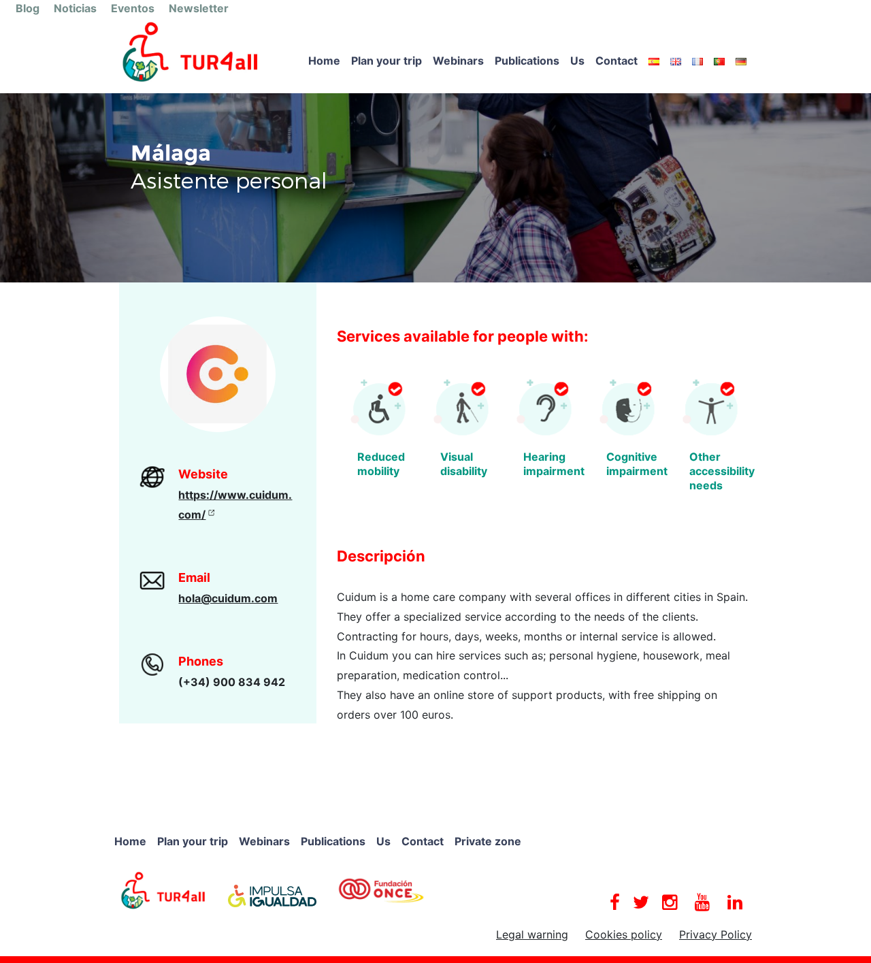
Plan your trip (386, 60)
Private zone (488, 841)
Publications (527, 60)
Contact (616, 60)
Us (577, 60)
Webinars (458, 60)
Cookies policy (623, 934)
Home (324, 60)
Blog (27, 8)
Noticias (75, 8)
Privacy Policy (715, 934)
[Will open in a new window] (163, 889)
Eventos (132, 8)
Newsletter (199, 8)
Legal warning (532, 934)
